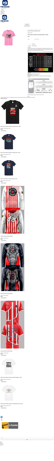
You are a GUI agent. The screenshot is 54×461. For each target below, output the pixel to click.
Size (28, 39)
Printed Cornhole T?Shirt (40, 94)
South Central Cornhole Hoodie (7, 236)
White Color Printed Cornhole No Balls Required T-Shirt (11, 377)
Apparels (35, 94)
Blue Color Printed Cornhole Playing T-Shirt (9, 178)
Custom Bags (27, 24)
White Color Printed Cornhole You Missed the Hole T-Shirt (12, 403)
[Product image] (12, 221)
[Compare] (2, 133)
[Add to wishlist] (2, 125)
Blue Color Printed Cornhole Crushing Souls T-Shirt (10, 152)
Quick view (4, 133)
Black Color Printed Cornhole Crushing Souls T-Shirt (11, 126)
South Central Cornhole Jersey (6, 351)
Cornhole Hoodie (5, 295)
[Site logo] (5, 3)
